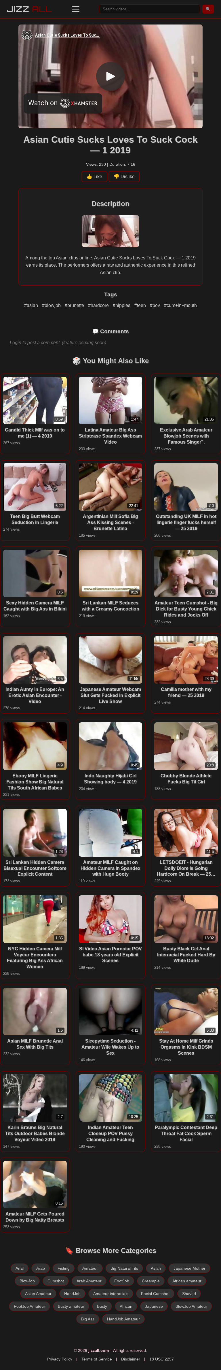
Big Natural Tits (124, 1268)
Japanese (154, 1306)
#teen (140, 305)
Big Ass (87, 1319)
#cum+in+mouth (180, 305)
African (126, 1306)
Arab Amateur (89, 1281)
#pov (155, 305)
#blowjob (52, 305)
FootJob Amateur (29, 1306)
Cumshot (55, 1281)
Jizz (29, 9)
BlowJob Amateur (191, 1306)
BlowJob (27, 1281)
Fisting (64, 1268)
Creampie (151, 1281)
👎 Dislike (124, 176)
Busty (102, 1306)
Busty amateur (71, 1306)
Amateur (90, 1268)
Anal (20, 1268)
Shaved (189, 1293)
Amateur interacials (110, 1293)
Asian (156, 1268)
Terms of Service (96, 1359)
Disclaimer (130, 1359)
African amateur (186, 1281)
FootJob (121, 1281)
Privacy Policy (59, 1359)
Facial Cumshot (155, 1293)
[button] (75, 9)
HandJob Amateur (123, 1319)
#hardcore (99, 305)
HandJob (72, 1293)
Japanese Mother (189, 1268)
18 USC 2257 (161, 1359)
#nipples (122, 305)
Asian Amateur (38, 1293)
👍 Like (94, 176)
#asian (31, 305)
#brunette (75, 305)
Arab (40, 1268)
